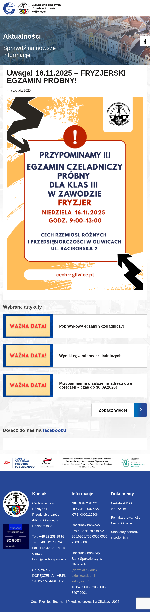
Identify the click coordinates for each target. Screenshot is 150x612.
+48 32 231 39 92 (51, 536)
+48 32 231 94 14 (52, 548)
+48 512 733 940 (51, 542)
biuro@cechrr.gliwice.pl (49, 559)
